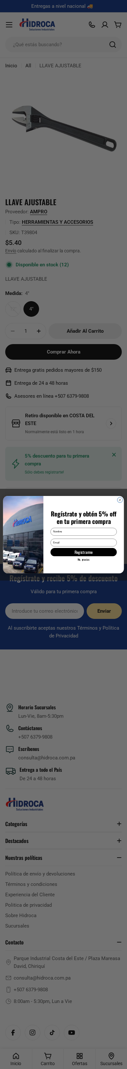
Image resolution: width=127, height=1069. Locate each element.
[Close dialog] (120, 499)
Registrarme (84, 552)
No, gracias (84, 559)
